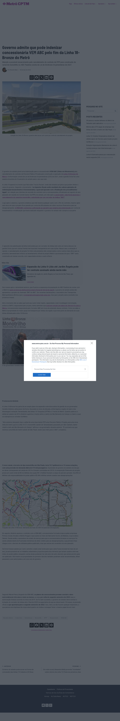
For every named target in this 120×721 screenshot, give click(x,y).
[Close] (92, 343)
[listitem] (60, 369)
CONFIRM (42, 375)
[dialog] (60, 360)
